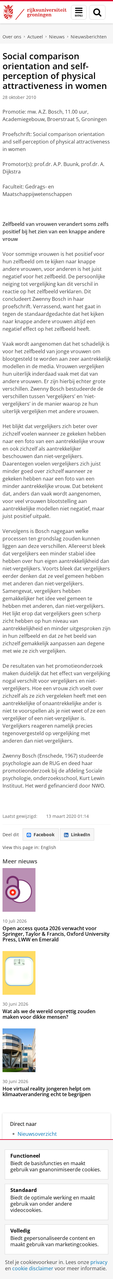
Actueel (35, 37)
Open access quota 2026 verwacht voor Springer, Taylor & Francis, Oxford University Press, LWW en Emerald (56, 933)
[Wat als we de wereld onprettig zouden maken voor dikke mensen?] (19, 973)
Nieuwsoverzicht (37, 1134)
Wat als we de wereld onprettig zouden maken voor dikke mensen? (49, 1014)
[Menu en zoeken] (79, 12)
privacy (98, 1262)
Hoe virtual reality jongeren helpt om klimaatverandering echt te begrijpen (47, 1091)
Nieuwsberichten (89, 37)
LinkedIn (80, 834)
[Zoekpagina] (97, 12)
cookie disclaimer (32, 1268)
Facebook (44, 834)
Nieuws (57, 37)
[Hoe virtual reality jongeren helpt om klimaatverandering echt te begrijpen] (19, 1050)
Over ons (12, 37)
